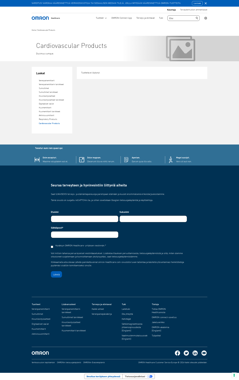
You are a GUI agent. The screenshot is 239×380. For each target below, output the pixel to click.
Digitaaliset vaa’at (46, 104)
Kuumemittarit (45, 108)
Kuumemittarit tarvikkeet (49, 112)
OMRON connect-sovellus (164, 317)
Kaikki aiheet (98, 309)
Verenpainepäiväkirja (102, 314)
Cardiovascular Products (46, 30)
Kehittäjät (126, 319)
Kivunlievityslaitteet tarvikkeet (51, 100)
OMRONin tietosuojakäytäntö (69, 363)
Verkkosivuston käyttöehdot (43, 363)
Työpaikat (156, 336)
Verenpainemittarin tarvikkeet (51, 84)
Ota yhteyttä (127, 314)
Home (34, 30)
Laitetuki (126, 309)
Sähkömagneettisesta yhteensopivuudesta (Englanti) (132, 327)
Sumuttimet (44, 88)
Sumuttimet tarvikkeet (48, 92)
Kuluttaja (171, 9)
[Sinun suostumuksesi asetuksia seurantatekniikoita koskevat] (234, 375)
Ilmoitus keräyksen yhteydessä (103, 376)
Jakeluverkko (158, 322)
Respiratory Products (48, 119)
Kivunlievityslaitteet (47, 96)
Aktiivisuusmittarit (46, 115)
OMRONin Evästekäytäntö (94, 363)
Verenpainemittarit (46, 81)
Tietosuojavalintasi (135, 376)
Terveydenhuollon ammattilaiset (193, 10)
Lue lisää (197, 3)
